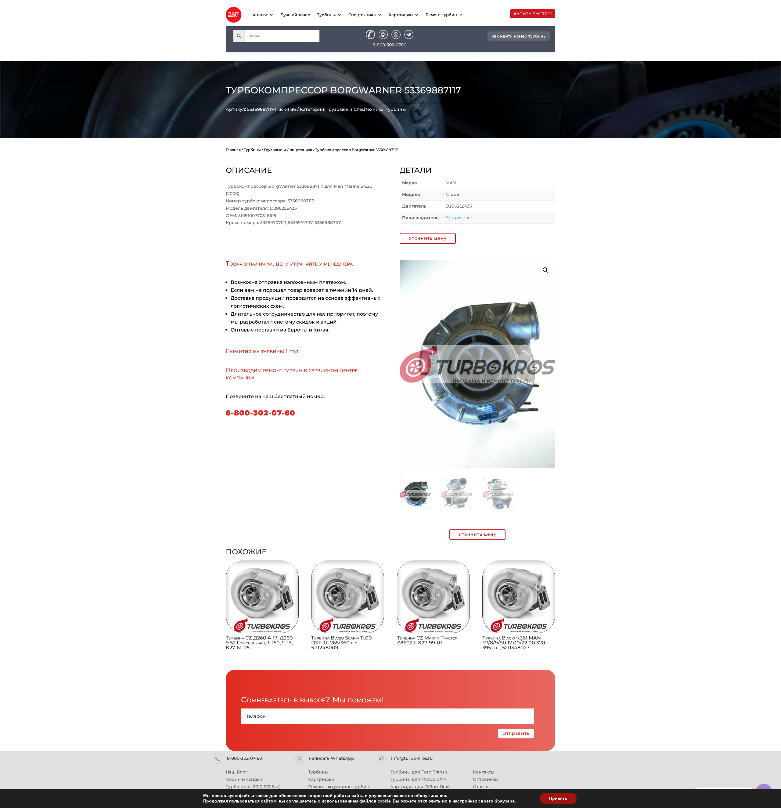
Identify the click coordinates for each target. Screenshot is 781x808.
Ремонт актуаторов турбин (338, 786)
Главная (233, 149)
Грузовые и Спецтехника (354, 109)
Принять (558, 798)
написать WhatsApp (331, 758)
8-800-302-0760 (389, 45)
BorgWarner (458, 217)
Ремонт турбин (441, 14)
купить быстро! (533, 13)
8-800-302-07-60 (260, 412)
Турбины (326, 14)
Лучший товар (295, 14)
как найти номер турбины (518, 36)
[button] (545, 270)
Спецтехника (362, 14)
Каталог (259, 14)
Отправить (516, 733)
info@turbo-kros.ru (412, 758)
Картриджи (401, 14)
